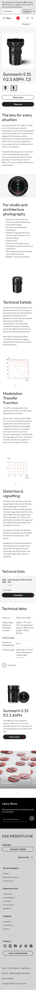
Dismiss (34, 11)
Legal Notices (25, 968)
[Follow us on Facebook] (15, 946)
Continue (27, 11)
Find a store (18, 97)
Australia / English (18, 849)
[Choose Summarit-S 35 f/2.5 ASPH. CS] (13, 88)
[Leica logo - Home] (18, 18)
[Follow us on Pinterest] (31, 946)
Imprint (4, 968)
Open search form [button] (27, 18)
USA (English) (7, 11)
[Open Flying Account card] (32, 18)
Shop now (18, 104)
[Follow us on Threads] (26, 946)
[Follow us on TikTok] (21, 946)
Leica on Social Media (18, 953)
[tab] (16, 385)
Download (18, 595)
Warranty (5, 973)
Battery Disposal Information (20, 973)
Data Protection (14, 968)
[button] (32, 857)
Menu (8, 18)
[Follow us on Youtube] (10, 946)
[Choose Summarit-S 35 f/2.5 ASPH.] (5, 88)
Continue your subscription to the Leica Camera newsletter (31, 818)
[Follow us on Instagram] (5, 946)
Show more (12, 665)
